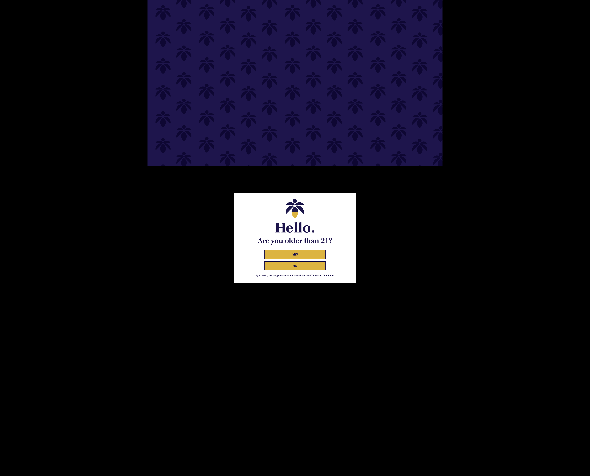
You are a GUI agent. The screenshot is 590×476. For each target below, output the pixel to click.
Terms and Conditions (322, 275)
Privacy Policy (299, 275)
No (295, 266)
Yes (295, 254)
